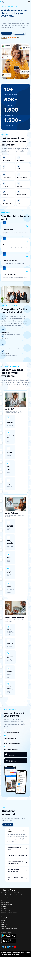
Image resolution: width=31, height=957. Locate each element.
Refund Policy (7, 954)
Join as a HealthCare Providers (9, 928)
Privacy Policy (20, 952)
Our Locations (15, 954)
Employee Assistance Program (9, 912)
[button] (29, 2)
